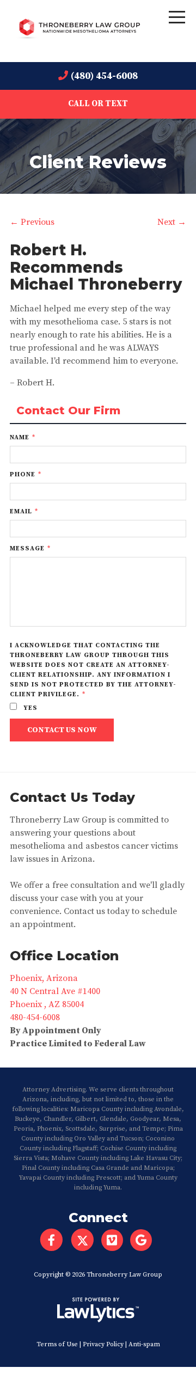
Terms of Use (57, 1344)
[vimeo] (115, 1240)
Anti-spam (144, 1344)
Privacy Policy (103, 1344)
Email (24, 511)
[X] (82, 1240)
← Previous (32, 222)
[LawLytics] (98, 1309)
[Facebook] (51, 1240)
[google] (144, 1240)
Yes (29, 708)
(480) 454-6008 (104, 76)
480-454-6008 (35, 1017)
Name (22, 437)
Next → (171, 222)
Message (30, 548)
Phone (25, 474)
